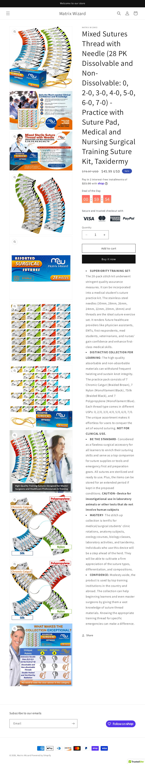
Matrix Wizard (24, 755)
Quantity (86, 227)
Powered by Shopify (41, 755)
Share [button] (89, 635)
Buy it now (109, 259)
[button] (8, 13)
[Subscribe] (73, 723)
